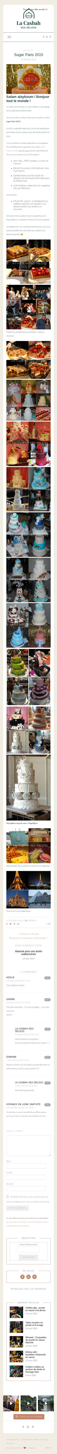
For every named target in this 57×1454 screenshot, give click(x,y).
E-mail (9, 1173)
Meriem (32, 920)
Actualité (28, 50)
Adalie (10, 978)
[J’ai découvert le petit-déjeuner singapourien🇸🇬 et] (11, 1403)
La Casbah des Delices (30, 1439)
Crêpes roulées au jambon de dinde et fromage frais (35, 1369)
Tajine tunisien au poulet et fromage (34, 1323)
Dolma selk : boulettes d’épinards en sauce (35, 1354)
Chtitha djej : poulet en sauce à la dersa (35, 1309)
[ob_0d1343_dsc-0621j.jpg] (28, 93)
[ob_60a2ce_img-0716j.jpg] (28, 820)
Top (47, 1448)
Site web (9, 1184)
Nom (9, 1161)
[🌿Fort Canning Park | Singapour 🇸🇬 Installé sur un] (28, 1403)
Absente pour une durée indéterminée (28, 953)
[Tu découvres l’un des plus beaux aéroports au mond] (46, 1403)
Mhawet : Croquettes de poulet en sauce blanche (35, 1340)
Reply (47, 978)
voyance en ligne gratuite (23, 1104)
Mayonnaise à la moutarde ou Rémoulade (27, 938)
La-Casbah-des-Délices (24, 1030)
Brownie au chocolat (29, 934)
